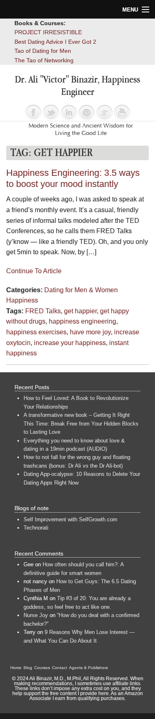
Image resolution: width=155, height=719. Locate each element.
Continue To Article (34, 270)
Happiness (22, 300)
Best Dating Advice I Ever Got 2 (55, 41)
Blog (28, 667)
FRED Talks (43, 311)
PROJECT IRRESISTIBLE (48, 32)
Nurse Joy (36, 615)
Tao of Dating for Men (42, 50)
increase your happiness (70, 342)
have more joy (90, 332)
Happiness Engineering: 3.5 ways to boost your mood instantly (73, 178)
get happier (80, 311)
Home (15, 667)
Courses (42, 667)
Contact (59, 667)
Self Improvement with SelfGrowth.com (70, 519)
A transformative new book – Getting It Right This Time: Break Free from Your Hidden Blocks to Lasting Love (81, 423)
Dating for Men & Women (81, 289)
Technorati (36, 528)
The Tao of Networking (44, 60)
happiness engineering (82, 321)
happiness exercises (36, 332)
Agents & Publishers (88, 667)
